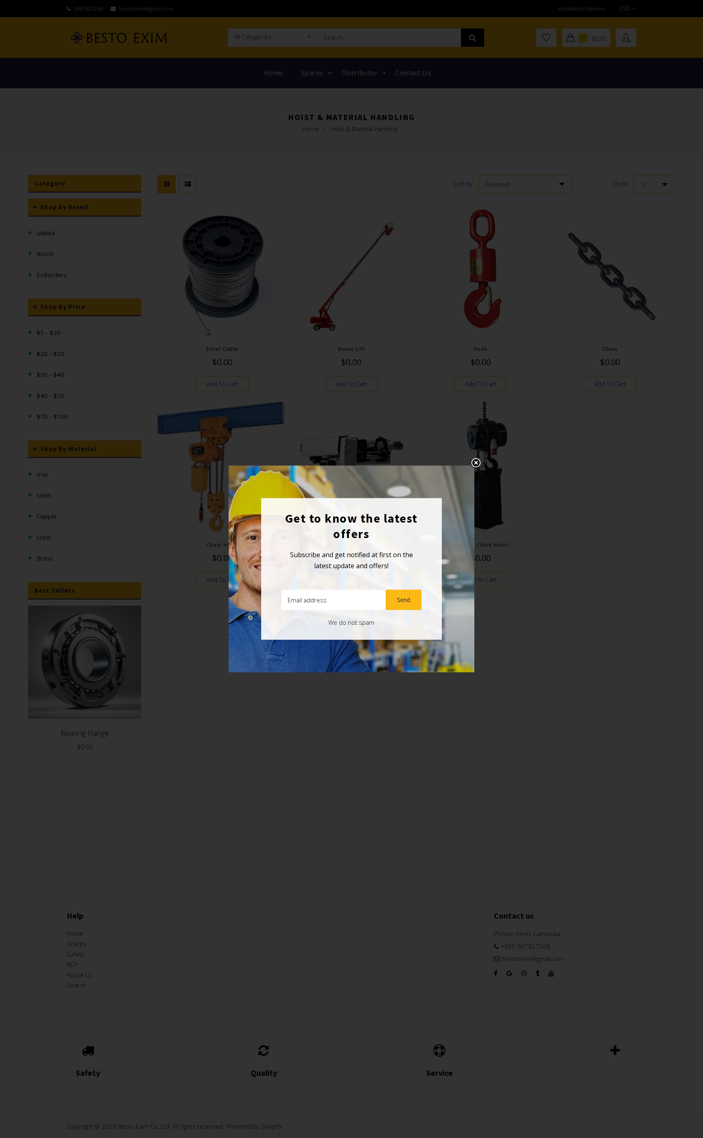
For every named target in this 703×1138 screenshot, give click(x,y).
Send (403, 600)
